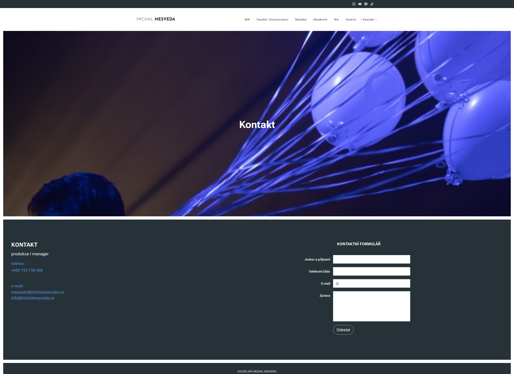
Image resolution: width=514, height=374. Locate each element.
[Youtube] (359, 4)
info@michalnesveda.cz (33, 298)
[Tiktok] (371, 4)
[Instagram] (353, 4)
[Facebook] (365, 4)
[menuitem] (247, 19)
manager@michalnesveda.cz (37, 292)
